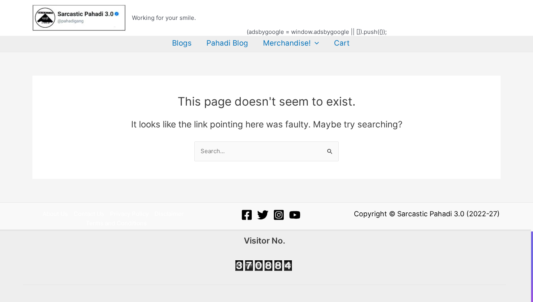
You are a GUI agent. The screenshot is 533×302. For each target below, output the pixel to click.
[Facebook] (246, 215)
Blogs (182, 43)
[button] (315, 43)
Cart (342, 43)
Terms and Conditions (116, 223)
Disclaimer (169, 213)
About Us (55, 213)
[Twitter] (262, 215)
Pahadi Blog (227, 43)
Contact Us (89, 213)
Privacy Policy (129, 213)
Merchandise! (287, 43)
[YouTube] (294, 215)
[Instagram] (278, 215)
